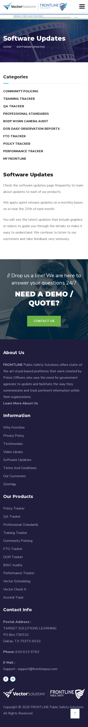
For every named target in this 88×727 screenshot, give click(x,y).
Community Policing (20, 91)
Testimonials (13, 443)
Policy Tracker (16, 144)
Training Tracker (19, 99)
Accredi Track (13, 597)
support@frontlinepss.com (37, 669)
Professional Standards (26, 114)
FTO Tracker (14, 136)
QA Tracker (13, 106)
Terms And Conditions (20, 468)
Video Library (13, 452)
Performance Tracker (23, 151)
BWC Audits (12, 565)
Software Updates (30, 47)
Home (7, 47)
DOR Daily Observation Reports (31, 129)
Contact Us (44, 321)
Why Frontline (14, 427)
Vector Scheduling (16, 581)
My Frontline (14, 159)
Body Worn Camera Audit (25, 121)
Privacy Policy (13, 435)
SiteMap (9, 484)
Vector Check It (14, 589)
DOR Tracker (13, 557)
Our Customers (14, 476)
